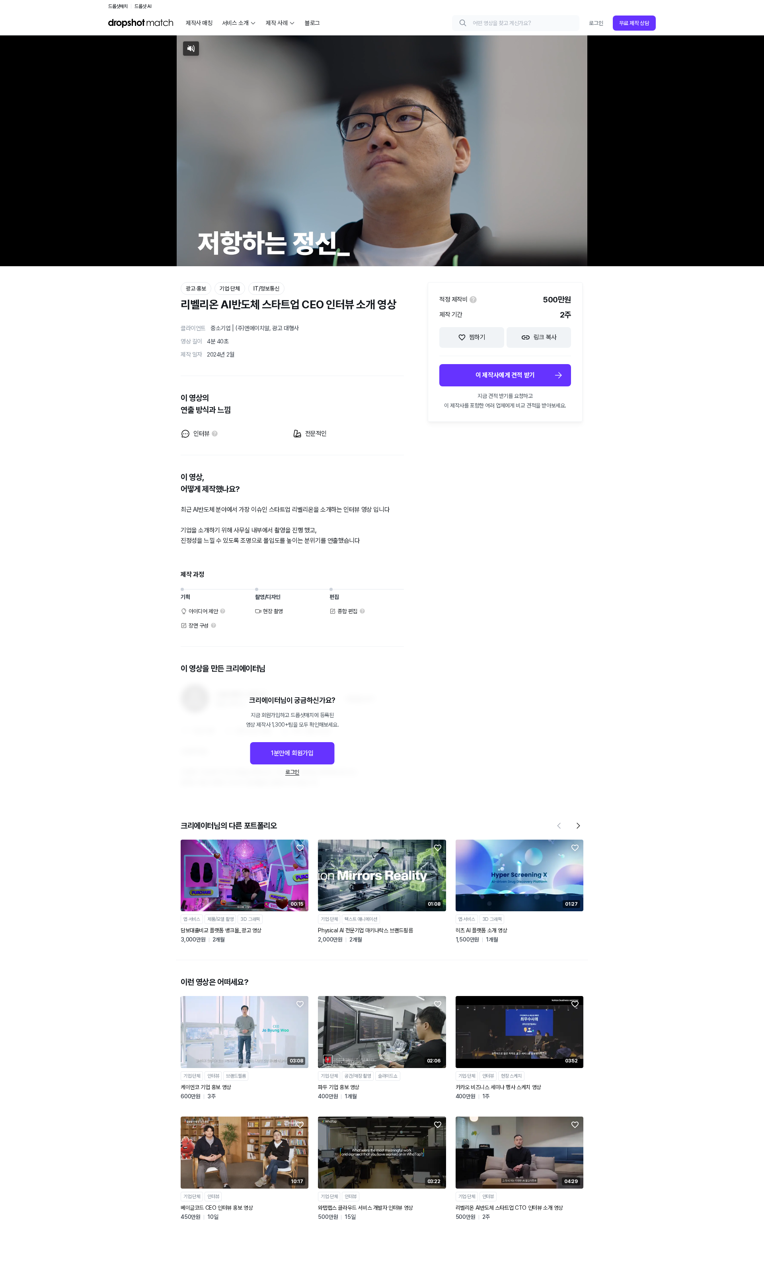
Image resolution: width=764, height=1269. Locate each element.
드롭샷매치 (118, 6)
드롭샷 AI (143, 6)
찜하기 (477, 337)
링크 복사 (545, 337)
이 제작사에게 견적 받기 (505, 375)
